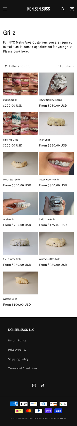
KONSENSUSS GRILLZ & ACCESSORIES (33, 418)
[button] (5, 9)
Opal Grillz (8, 219)
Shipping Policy (18, 359)
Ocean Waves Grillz (49, 179)
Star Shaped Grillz (12, 259)
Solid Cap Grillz (47, 219)
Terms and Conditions (22, 368)
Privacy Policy (17, 349)
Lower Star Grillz (11, 179)
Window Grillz (10, 299)
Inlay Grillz (44, 139)
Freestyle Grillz (10, 139)
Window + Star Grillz (49, 259)
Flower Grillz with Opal (50, 100)
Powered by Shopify (57, 418)
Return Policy (17, 340)
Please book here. (16, 51)
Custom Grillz (10, 100)
